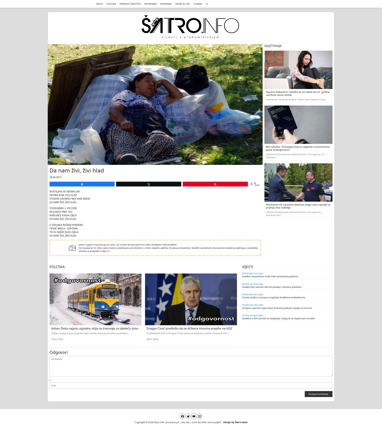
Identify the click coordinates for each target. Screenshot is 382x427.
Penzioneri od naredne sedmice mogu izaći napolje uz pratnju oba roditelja (298, 206)
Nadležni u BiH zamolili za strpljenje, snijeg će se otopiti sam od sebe (278, 318)
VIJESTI (99, 3)
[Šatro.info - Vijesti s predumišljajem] (191, 24)
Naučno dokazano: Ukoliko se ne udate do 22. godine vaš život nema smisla (298, 93)
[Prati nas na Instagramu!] (199, 416)
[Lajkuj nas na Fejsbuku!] (182, 416)
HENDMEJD (166, 3)
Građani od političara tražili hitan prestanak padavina (270, 276)
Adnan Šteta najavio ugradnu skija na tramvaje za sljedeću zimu (94, 328)
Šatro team (241, 422)
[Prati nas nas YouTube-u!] (193, 416)
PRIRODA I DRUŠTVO (130, 3)
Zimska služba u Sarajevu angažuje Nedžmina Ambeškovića (273, 297)
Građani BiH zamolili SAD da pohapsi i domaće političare (272, 286)
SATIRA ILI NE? (182, 3)
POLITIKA (111, 3)
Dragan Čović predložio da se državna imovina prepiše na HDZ (189, 328)
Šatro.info (159, 422)
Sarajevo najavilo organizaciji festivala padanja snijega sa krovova (277, 307)
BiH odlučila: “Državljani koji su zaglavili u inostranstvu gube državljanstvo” (298, 148)
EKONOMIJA (150, 3)
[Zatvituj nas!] (188, 416)
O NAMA (198, 3)
